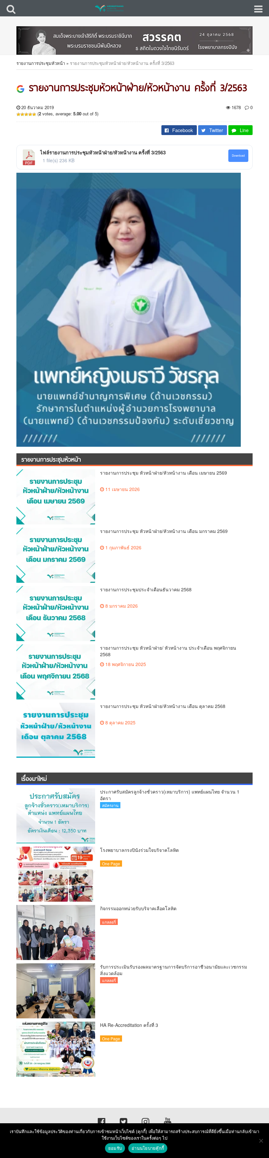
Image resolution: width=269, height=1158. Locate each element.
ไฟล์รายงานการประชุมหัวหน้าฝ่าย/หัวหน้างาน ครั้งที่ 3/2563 (103, 152)
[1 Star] (18, 114)
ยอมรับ (115, 1148)
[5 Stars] (34, 114)
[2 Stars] (22, 114)
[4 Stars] (30, 114)
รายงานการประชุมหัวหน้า (40, 63)
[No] (261, 1140)
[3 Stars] (26, 114)
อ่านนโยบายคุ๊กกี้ (148, 1148)
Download (238, 155)
